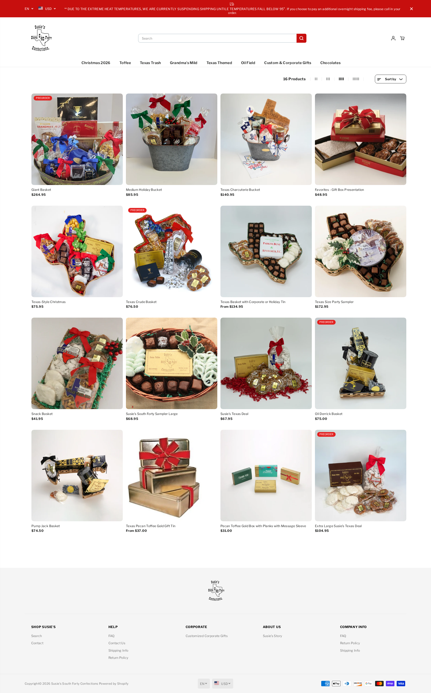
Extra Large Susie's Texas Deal (338, 526)
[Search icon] (301, 38)
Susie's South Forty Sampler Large (152, 414)
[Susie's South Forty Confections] (40, 38)
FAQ (111, 636)
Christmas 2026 (95, 63)
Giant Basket (41, 190)
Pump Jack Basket (45, 526)
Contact (37, 643)
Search (36, 636)
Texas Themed (219, 63)
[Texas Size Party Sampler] (360, 251)
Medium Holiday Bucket (144, 190)
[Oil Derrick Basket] (360, 363)
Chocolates (330, 63)
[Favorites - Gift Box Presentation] (360, 139)
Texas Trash (150, 63)
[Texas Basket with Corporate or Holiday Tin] (266, 251)
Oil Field (248, 63)
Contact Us (116, 643)
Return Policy (118, 658)
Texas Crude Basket (141, 302)
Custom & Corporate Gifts (287, 63)
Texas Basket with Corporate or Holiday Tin (253, 302)
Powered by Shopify (113, 683)
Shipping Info (118, 650)
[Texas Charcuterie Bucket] (266, 139)
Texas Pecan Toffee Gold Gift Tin (150, 526)
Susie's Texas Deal (234, 414)
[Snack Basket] (77, 363)
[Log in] (393, 38)
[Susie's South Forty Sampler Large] (171, 363)
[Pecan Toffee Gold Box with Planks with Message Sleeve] (266, 475)
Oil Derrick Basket (328, 414)
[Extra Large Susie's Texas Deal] (360, 475)
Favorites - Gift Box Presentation (339, 190)
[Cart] (402, 38)
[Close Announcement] (411, 9)
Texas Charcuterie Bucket (240, 190)
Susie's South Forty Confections (74, 683)
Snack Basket (42, 414)
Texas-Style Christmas (48, 302)
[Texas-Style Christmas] (77, 251)
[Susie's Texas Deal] (266, 363)
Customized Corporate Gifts (207, 636)
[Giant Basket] (77, 139)
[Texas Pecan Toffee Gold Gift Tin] (171, 475)
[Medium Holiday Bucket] (171, 139)
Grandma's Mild (184, 63)
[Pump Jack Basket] (77, 475)
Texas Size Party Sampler (334, 302)
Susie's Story (272, 636)
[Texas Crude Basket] (171, 251)
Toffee (125, 63)
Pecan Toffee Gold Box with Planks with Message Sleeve (263, 526)
